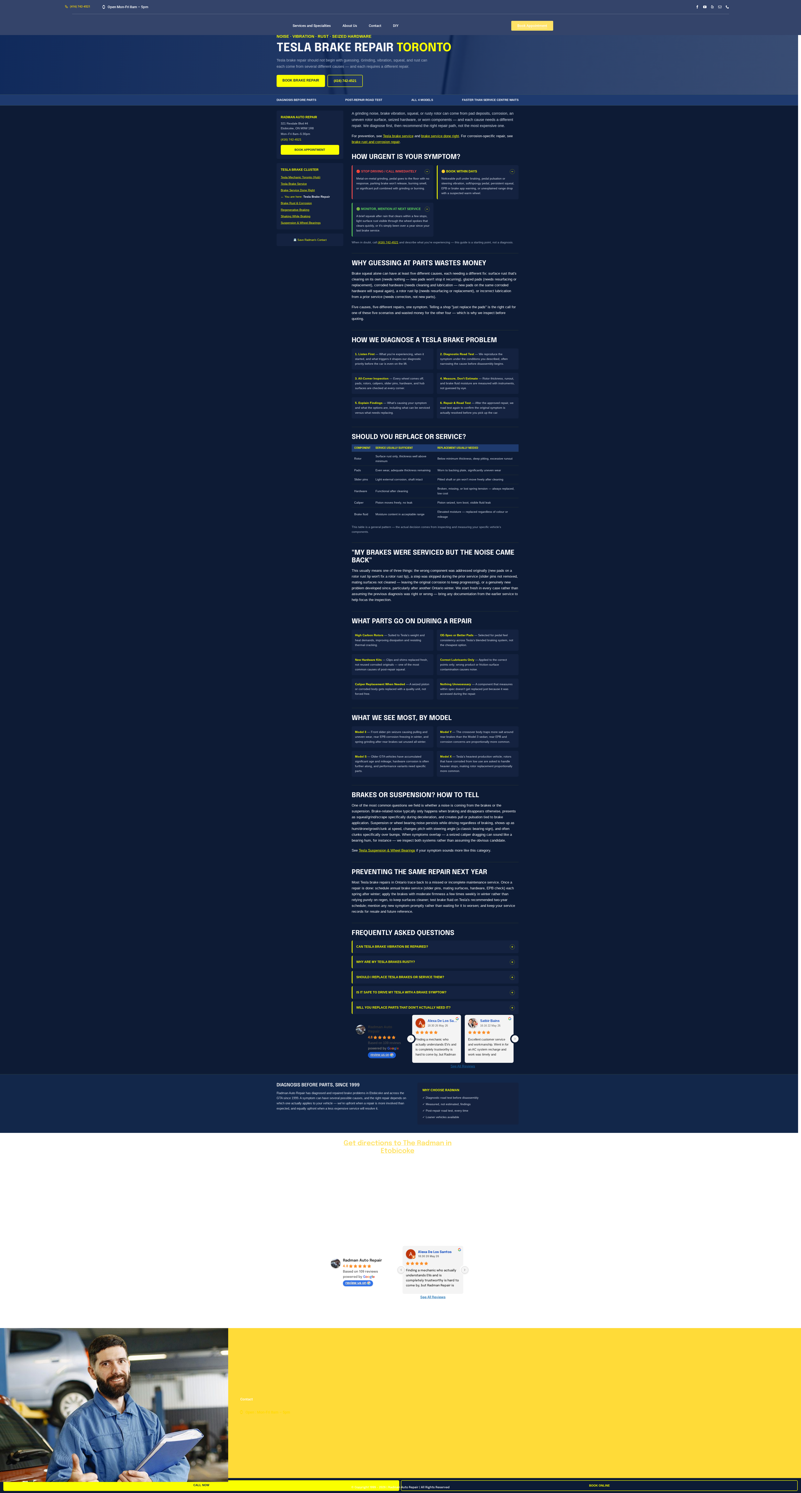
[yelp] (712, 7)
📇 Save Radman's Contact (310, 239)
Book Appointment (310, 149)
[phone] (727, 7)
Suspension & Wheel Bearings (301, 222)
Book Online (599, 1485)
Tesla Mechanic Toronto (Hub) (300, 177)
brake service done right (440, 136)
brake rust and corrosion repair (376, 142)
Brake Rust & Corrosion (296, 203)
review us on (379, 1054)
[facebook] (697, 7)
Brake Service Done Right (298, 190)
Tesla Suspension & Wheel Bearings (387, 850)
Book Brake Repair (300, 80)
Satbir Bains (490, 1021)
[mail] (720, 7)
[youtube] (705, 7)
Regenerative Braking (295, 209)
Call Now (201, 1485)
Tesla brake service (398, 136)
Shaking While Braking (295, 216)
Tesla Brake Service (294, 183)
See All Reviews (463, 1066)
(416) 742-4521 (345, 81)
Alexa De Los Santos (443, 1021)
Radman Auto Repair (362, 1260)
